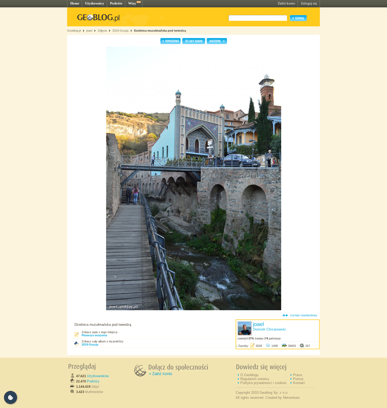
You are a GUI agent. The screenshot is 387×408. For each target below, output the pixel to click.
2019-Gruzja (120, 30)
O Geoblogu (249, 375)
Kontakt (299, 383)
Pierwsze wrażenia (94, 335)
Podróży (93, 381)
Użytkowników (98, 376)
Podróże (116, 3)
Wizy (132, 3)
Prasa (297, 375)
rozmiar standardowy (303, 315)
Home (74, 3)
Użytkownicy (94, 3)
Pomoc (298, 379)
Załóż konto (286, 3)
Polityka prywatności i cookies (263, 383)
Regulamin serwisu (254, 379)
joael (89, 30)
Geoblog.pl (74, 30)
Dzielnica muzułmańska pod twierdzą (160, 30)
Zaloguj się (309, 3)
